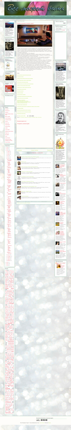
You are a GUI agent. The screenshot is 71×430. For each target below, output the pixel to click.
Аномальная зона (8, 279)
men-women (39, 117)
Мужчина (23, 117)
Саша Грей (12, 348)
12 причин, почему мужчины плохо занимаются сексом (30, 156)
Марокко (11, 318)
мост (5, 396)
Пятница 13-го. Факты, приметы (9, 175)
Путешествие (11, 342)
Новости (14, 16)
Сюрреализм (8, 356)
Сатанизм (7, 348)
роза (5, 405)
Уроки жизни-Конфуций (9, 160)
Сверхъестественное (10, 349)
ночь (11, 397)
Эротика (7, 377)
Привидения (10, 338)
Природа (10, 339)
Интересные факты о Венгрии (63, 251)
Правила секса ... (24, 161)
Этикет (12, 377)
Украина (9, 362)
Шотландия (7, 375)
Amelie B (6, 112)
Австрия (8, 273)
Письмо (11, 336)
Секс (12, 351)
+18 (20, 117)
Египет (9, 295)
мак (11, 394)
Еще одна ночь (8, 178)
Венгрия (7, 285)
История (11, 303)
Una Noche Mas (12, 271)
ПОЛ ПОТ (7, 333)
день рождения (8, 384)
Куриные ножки (8, 313)
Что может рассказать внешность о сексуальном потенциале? (62, 233)
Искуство (10, 302)
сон (12, 408)
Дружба (6, 295)
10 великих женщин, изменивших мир (9, 210)
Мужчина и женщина (28, 117)
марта (8, 152)
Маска (6, 319)
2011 (7, 148)
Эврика (6, 376)
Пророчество (12, 340)
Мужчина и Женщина (21, 16)
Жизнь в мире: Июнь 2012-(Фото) (8, 171)
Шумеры (11, 375)
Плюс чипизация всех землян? (9, 189)
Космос (11, 311)
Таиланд (12, 356)
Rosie (6, 136)
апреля (8, 154)
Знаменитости (7, 299)
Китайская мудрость (61, 223)
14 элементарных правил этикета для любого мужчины (9, 247)
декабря (8, 260)
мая (8, 155)
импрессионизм (7, 391)
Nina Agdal (7, 134)
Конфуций (6, 311)
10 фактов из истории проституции (26, 171)
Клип (12, 309)
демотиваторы (9, 383)
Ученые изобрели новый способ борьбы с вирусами (63, 213)
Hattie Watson (7, 124)
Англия (13, 276)
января (8, 151)
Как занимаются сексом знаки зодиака (27, 176)
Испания (6, 303)
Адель (11, 273)
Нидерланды (7, 330)
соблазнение (7, 407)
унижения (6, 410)
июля (8, 158)
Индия (13, 299)
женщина (7, 388)
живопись (6, 389)
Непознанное (7, 329)
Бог (11, 282)
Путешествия (11, 343)
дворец (7, 382)
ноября (8, 259)
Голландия (9, 292)
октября (8, 257)
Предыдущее (49, 150)
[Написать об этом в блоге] (30, 115)
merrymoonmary (41, 422)
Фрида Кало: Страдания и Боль (26, 191)
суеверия (11, 409)
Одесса (9, 332)
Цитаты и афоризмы (35, 16)
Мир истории (43, 16)
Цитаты (9, 371)
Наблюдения (11, 327)
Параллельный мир (8, 334)
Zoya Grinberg (7, 142)
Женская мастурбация (24, 196)
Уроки (13, 362)
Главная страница (8, 16)
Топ (6, 359)
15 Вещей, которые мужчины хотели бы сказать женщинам (9, 201)
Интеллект (11, 300)
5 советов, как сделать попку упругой (8, 241)
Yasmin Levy (8, 272)
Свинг (7, 350)
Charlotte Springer (8, 119)
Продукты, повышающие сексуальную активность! (9, 236)
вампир (11, 380)
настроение (7, 397)
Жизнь (9, 296)
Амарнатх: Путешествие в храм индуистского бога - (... (9, 181)
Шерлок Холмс (9, 374)
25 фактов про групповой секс (9, 225)
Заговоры (6, 297)
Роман (10, 347)
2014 (7, 263)
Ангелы (9, 276)
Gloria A (6, 121)
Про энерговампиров (63, 193)
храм (13, 410)
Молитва (8, 321)
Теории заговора (63, 183)
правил (12, 403)
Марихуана (7, 317)
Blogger (49, 422)
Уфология (9, 363)
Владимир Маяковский (8, 287)
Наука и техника (8, 328)
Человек (6, 372)
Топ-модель (11, 359)
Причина (6, 340)
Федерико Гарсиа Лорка (8, 365)
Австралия (12, 272)
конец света (12, 392)
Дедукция (10, 294)
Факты (6, 364)
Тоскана (8, 360)
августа (8, 254)
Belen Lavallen (7, 116)
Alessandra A (7, 110)
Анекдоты (11, 278)
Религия (12, 346)
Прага (6, 338)
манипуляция (7, 395)
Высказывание (9, 290)
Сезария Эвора (8, 351)
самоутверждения (8, 406)
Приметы (6, 339)
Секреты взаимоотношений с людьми (63, 175)
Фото (13, 367)
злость (6, 390)
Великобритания (12, 284)
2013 (7, 262)
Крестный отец (7, 312)
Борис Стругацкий (8, 283)
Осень (13, 332)
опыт (13, 399)
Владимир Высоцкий (8, 286)
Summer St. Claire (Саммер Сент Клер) (8, 140)
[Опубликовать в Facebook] (32, 115)
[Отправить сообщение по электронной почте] (27, 115)
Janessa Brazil (7, 126)
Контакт (11, 310)
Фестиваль (7, 366)
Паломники (11, 333)
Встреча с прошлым (9, 167)
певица (6, 403)
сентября (9, 256)
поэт (9, 403)
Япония (6, 379)
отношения (33, 117)
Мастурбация (10, 319)
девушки (12, 382)
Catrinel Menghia (8, 118)
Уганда (10, 361)
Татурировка (7, 358)
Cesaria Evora (11, 270)
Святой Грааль (12, 350)
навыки (11, 396)
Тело (11, 358)
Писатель (6, 336)
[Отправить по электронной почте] (29, 115)
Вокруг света (49, 16)
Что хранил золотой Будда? (9, 186)
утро (10, 410)
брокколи (6, 380)
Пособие (10, 337)
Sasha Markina (7, 137)
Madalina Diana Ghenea (9, 131)
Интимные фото (7, 301)
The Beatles (6, 271)
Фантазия (11, 364)
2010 (7, 147)
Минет (6, 320)
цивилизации (8, 412)
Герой (6, 292)
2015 (7, 265)
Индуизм (7, 300)
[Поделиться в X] (31, 115)
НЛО (6, 327)
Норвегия (8, 331)
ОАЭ (6, 332)
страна (6, 409)
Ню (12, 331)
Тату (12, 357)
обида (6, 398)
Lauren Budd (7, 129)
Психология (28, 16)
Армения (6, 280)
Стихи (7, 355)
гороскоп (12, 381)
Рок (7, 347)
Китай (11, 308)
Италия (9, 305)
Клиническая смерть (8, 309)
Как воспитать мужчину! (9, 193)
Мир (9, 320)
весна (6, 381)
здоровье (11, 389)
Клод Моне (6, 310)
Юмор (54, 16)
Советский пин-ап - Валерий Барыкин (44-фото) (62, 166)
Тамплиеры (8, 357)
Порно (36, 117)
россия (10, 405)
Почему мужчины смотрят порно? (9, 215)
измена (11, 390)
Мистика (12, 320)
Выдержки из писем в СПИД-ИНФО (9, 206)
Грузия (10, 293)
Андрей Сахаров (8, 277)
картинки (12, 391)
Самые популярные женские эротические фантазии (29, 166)
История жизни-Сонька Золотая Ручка (9, 164)
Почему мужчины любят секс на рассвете (9, 230)
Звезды (11, 297)
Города (13, 292)
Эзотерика (10, 376)
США (13, 347)
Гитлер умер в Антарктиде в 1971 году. (27, 181)
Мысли (6, 326)
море (12, 395)
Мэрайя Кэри (11, 326)
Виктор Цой (11, 285)
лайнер (8, 394)
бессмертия (11, 379)
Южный (6, 378)
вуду (9, 381)
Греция (7, 293)
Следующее (19, 150)
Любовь (7, 314)
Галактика (6, 291)
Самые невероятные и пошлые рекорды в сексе (28, 186)
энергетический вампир (9, 413)
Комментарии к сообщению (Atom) (37, 152)
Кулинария (12, 312)
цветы (9, 411)
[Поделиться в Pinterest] (33, 115)
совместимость (7, 408)
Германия (11, 291)
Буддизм (6, 284)
